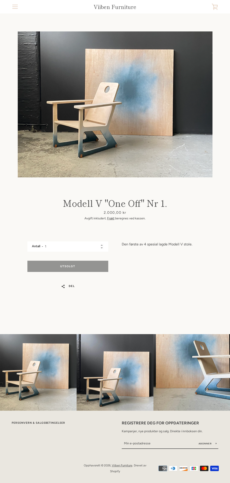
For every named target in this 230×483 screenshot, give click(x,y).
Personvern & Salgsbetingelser (38, 422)
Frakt (110, 218)
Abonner (205, 443)
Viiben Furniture (115, 7)
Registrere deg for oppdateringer (160, 423)
